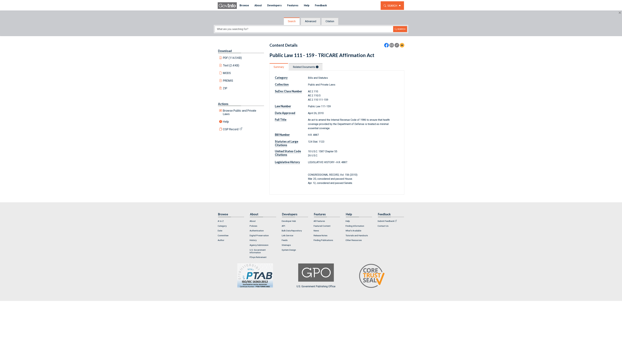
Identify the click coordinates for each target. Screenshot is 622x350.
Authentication (257, 230)
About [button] (258, 5)
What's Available (353, 230)
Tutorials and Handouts (357, 235)
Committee (223, 235)
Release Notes (320, 235)
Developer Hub (289, 221)
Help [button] (306, 5)
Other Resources (354, 240)
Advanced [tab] (310, 21)
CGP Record (230, 129)
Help (226, 121)
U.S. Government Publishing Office (316, 286)
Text (231, 65)
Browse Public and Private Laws (239, 112)
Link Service (287, 235)
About (253, 221)
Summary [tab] (279, 67)
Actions (223, 104)
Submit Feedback (386, 221)
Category (222, 226)
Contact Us (383, 226)
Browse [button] (244, 5)
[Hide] (620, 13)
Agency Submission (259, 245)
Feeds (285, 240)
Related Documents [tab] (304, 67)
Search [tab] (292, 21)
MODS (227, 73)
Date (220, 230)
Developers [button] (274, 5)
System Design (289, 250)
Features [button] (292, 5)
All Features (319, 221)
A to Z (221, 221)
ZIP (225, 88)
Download (225, 51)
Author (221, 240)
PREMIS (228, 80)
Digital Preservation (259, 235)
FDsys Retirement (258, 257)
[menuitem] (244, 5)
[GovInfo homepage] (227, 5)
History (253, 240)
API (283, 226)
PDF (232, 57)
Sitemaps (286, 245)
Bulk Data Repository (292, 230)
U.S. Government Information (258, 251)
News (316, 230)
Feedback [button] (321, 5)
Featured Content (322, 226)
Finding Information (355, 226)
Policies (253, 226)
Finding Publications (323, 240)
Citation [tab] (330, 21)
